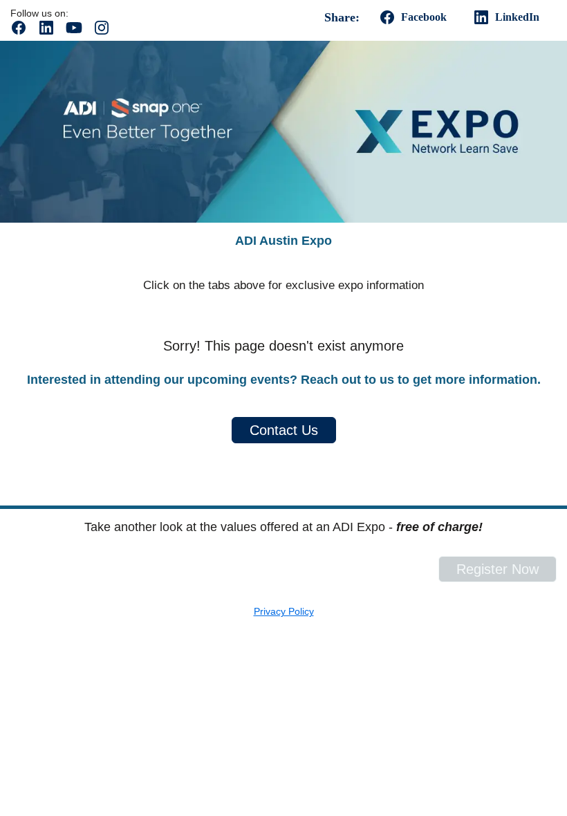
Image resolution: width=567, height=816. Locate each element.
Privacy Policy (284, 611)
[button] (24, 32)
